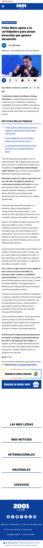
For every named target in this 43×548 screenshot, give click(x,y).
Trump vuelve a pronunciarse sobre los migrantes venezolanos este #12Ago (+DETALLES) (21, 130)
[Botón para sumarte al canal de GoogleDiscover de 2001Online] (21, 373)
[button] (10, 80)
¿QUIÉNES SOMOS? (13, 534)
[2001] (21, 6)
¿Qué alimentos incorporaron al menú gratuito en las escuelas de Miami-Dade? (20, 149)
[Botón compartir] (4, 80)
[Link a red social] (8, 516)
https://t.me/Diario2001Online (24, 365)
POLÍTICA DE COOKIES (12, 529)
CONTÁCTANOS (28, 534)
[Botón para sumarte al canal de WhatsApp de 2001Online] (30, 87)
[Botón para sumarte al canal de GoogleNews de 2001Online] (21, 384)
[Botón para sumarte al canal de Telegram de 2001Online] (34, 87)
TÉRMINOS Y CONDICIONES (10, 524)
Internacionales (9, 22)
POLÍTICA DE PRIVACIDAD (32, 524)
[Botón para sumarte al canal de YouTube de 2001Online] (38, 87)
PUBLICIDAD (27, 529)
